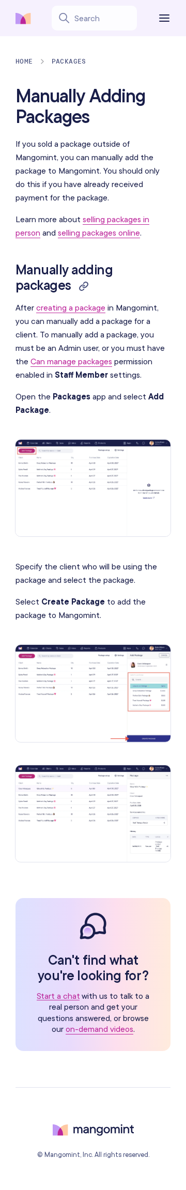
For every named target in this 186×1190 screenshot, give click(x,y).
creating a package (70, 307)
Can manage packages (71, 361)
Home (24, 61)
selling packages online (99, 232)
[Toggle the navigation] (166, 18)
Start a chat (58, 996)
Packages (69, 61)
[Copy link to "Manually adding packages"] (83, 285)
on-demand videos (99, 1029)
